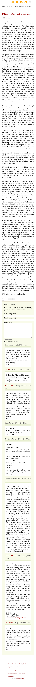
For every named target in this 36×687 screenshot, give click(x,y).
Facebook (17, 2)
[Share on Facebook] (9, 299)
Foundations (28, 6)
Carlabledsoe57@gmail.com (16, 617)
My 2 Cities (11, 667)
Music (18, 670)
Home (3, 6)
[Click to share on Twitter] (11, 299)
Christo (7, 369)
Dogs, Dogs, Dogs (12, 673)
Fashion (10, 670)
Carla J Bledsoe (11, 556)
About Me (11, 6)
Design (14, 670)
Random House (30, 2)
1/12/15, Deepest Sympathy (16, 13)
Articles (21, 6)
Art (15, 667)
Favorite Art (20, 667)
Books (16, 6)
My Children (24, 664)
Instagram (13, 2)
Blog (7, 6)
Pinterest (25, 2)
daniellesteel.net (20, 678)
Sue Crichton (9, 622)
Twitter (21, 2)
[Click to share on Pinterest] (14, 299)
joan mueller (9, 385)
